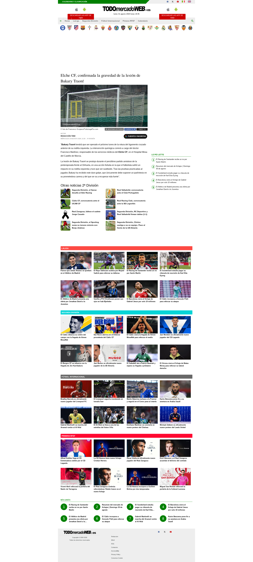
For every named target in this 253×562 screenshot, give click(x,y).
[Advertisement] (126, 51)
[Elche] (103, 27)
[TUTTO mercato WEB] (183, 2)
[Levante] (123, 27)
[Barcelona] (83, 27)
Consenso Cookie (117, 558)
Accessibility (115, 551)
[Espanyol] (109, 27)
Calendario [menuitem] (143, 21)
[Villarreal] (190, 27)
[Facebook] (167, 2)
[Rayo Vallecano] (150, 27)
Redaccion (114, 536)
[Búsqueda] (192, 21)
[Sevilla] (177, 27)
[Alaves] (62, 27)
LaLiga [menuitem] (76, 21)
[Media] (178, 2)
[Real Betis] (156, 27)
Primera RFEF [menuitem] (129, 21)
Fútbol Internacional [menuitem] (110, 21)
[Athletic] (69, 27)
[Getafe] (116, 27)
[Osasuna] (136, 27)
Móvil (113, 540)
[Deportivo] (96, 27)
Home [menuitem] (67, 21)
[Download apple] (76, 11)
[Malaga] (130, 27)
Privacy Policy (115, 554)
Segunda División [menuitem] (90, 21)
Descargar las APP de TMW (80, 16)
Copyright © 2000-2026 (79, 537)
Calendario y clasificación (74, 2)
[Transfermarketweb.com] (189, 2)
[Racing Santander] (143, 27)
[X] (172, 2)
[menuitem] (61, 21)
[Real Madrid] (163, 27)
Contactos (114, 547)
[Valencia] (183, 27)
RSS (112, 544)
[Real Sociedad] (170, 27)
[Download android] (84, 11)
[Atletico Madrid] (76, 27)
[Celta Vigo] (89, 27)
